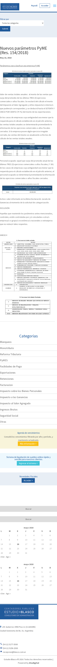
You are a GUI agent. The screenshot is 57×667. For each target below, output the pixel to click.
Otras (3, 421)
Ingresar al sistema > (28, 463)
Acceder (44, 5)
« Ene (2, 556)
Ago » (8, 556)
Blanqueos (6, 342)
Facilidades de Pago (11, 366)
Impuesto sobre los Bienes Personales (21, 391)
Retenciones (7, 378)
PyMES (4, 360)
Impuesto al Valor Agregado (15, 403)
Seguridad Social (9, 415)
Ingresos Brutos (9, 409)
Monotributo (7, 348)
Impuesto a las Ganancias (14, 397)
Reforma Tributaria (10, 354)
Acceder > (28, 480)
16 (18, 544)
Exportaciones (7, 372)
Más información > (28, 443)
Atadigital (34, 663)
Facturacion (6, 385)
